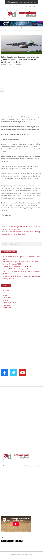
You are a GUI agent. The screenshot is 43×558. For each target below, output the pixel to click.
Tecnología (6, 305)
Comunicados (6, 298)
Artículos (5, 293)
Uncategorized (7, 307)
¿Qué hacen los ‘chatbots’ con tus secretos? (16, 266)
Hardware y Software (9, 303)
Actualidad (5, 290)
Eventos (5, 300)
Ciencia (4, 295)
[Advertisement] (21, 91)
